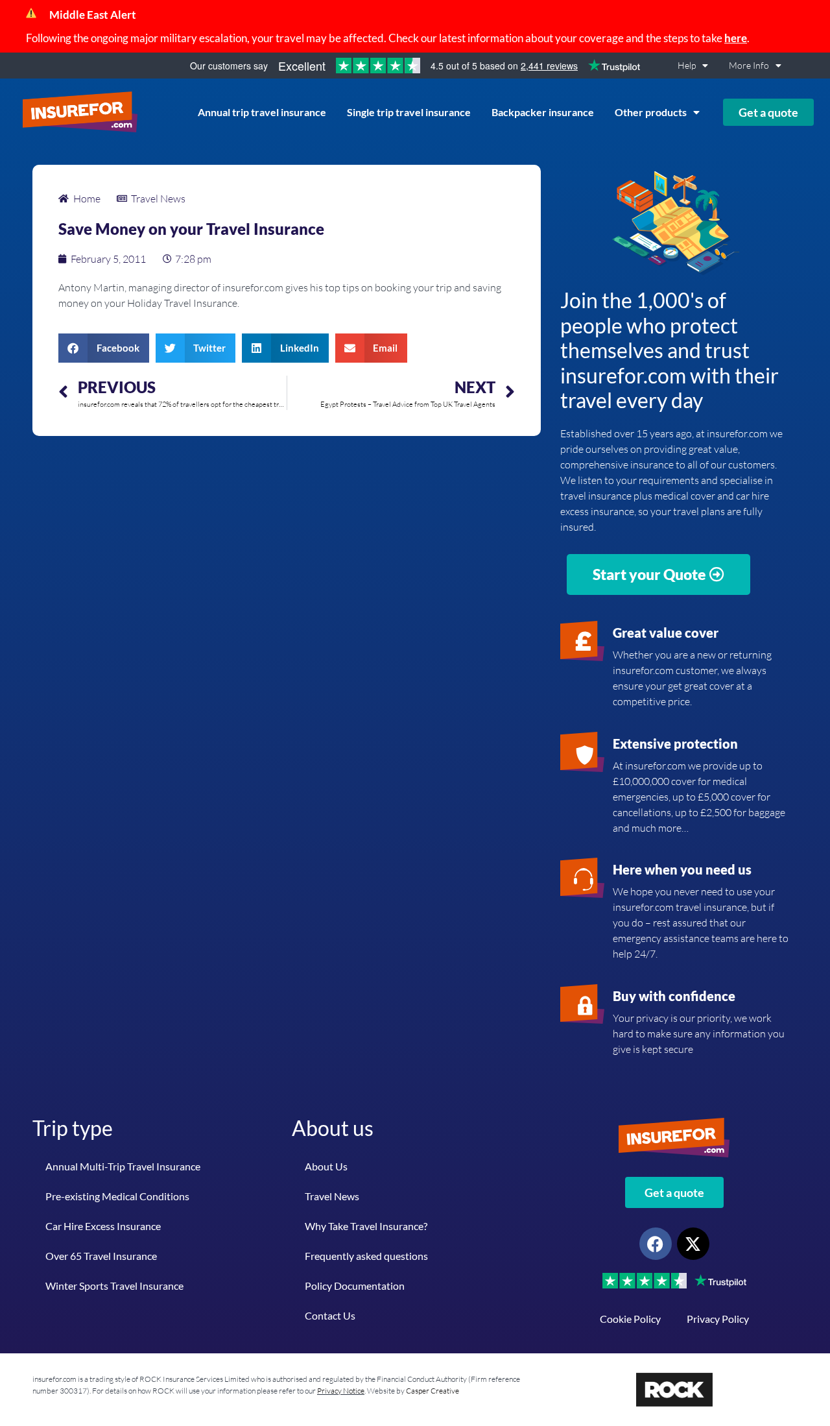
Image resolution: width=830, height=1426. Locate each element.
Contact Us (330, 1315)
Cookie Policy (630, 1318)
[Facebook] (655, 1243)
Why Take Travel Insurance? (366, 1226)
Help (687, 65)
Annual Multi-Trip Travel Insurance (122, 1166)
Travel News (332, 1196)
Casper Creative (432, 1391)
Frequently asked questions (366, 1256)
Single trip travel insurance (409, 112)
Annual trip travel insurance (262, 112)
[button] (103, 348)
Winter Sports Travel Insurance (114, 1285)
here (735, 38)
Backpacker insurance (543, 112)
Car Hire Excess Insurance (103, 1226)
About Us (326, 1166)
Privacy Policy (718, 1318)
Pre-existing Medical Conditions (117, 1196)
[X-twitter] (693, 1243)
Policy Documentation (355, 1285)
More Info (749, 65)
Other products (651, 112)
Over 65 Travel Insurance (101, 1256)
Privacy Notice (340, 1391)
